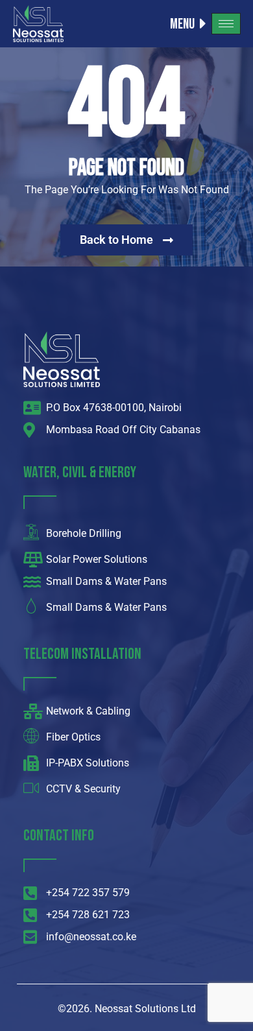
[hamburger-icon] (226, 23)
